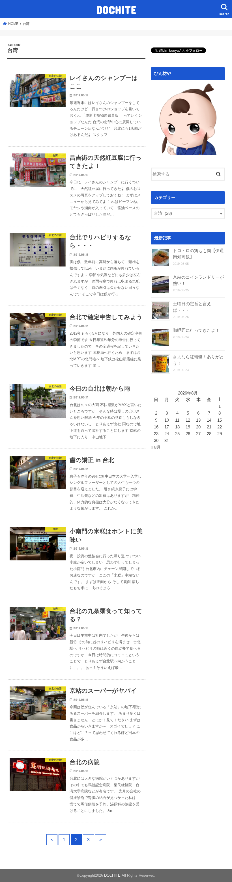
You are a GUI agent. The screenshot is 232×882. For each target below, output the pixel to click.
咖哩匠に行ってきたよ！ (196, 330)
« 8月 (156, 447)
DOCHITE (116, 9)
